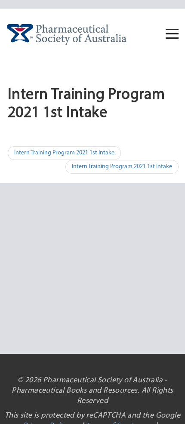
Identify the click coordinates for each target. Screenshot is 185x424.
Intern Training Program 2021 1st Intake (64, 153)
